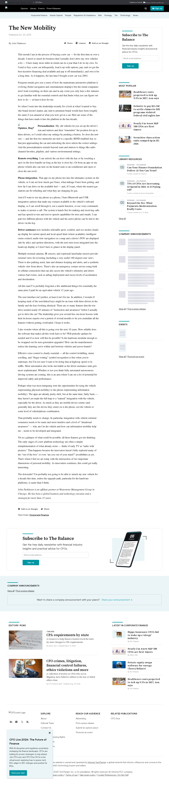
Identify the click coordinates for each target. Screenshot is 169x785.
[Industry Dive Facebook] (16, 722)
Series (135, 15)
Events (41, 8)
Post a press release (136, 309)
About (43, 718)
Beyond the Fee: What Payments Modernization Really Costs (142, 206)
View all (122, 218)
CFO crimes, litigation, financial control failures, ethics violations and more (67, 665)
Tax (116, 15)
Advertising (81, 718)
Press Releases (54, 8)
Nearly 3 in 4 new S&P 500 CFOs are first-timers (145, 126)
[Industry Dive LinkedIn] (11, 722)
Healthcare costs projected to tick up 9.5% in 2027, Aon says (146, 95)
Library (33, 8)
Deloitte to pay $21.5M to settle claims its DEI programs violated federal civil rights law (146, 111)
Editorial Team (47, 723)
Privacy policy (57, 775)
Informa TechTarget (97, 762)
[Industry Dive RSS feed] (27, 722)
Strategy (108, 15)
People (68, 15)
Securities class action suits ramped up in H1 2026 (146, 140)
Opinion (24, 8)
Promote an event (135, 356)
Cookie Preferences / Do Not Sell (112, 775)
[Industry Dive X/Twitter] (22, 722)
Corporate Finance (39, 15)
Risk (100, 15)
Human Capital (56, 15)
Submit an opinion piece (87, 727)
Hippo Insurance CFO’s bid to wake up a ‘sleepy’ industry (143, 635)
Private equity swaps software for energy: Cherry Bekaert (140, 665)
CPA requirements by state (67, 635)
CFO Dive (38, 2)
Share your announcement (117, 599)
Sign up (158, 8)
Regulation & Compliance (85, 15)
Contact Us (46, 727)
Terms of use (72, 775)
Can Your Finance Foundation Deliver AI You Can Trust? (144, 169)
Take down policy (87, 775)
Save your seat (18, 773)
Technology (125, 15)
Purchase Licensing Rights (53, 737)
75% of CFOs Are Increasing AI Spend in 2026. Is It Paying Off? (143, 186)
